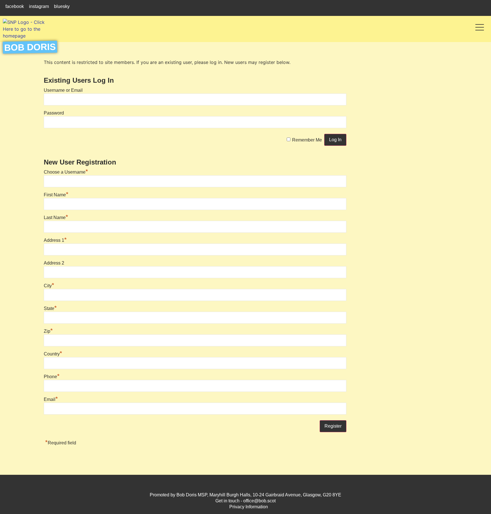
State (50, 308)
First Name (56, 194)
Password (54, 113)
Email (51, 399)
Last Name (56, 217)
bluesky (62, 6)
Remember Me (307, 140)
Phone (52, 376)
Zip (48, 331)
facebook (14, 6)
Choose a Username (66, 172)
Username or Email (63, 90)
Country (53, 353)
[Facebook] (234, 483)
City (49, 285)
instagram (39, 6)
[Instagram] (246, 483)
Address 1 (55, 240)
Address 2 (54, 263)
